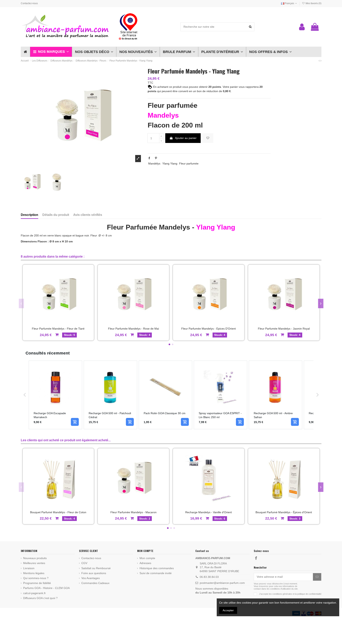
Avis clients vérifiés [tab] (87, 214)
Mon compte (147, 558)
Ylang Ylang (169, 163)
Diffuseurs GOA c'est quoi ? (40, 598)
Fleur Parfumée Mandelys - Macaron (133, 512)
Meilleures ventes (34, 563)
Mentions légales (33, 573)
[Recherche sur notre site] (250, 26)
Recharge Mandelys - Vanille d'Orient (208, 512)
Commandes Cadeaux (95, 583)
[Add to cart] (75, 422)
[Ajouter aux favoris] (207, 138)
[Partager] (149, 158)
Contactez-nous (29, 3)
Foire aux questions (93, 573)
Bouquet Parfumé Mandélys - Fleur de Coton (58, 512)
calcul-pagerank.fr (34, 593)
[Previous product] (319, 60)
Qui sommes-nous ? (35, 578)
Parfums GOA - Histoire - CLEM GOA (46, 588)
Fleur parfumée (189, 163)
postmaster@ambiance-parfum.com (222, 582)
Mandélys (154, 163)
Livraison (28, 568)
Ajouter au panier (186, 138)
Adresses (145, 563)
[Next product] (320, 60)
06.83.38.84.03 (209, 576)
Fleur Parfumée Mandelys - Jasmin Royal (284, 328)
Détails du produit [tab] (55, 214)
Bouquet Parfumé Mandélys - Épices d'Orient (284, 512)
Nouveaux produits (35, 558)
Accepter (228, 610)
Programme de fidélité (37, 583)
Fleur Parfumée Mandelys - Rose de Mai (133, 328)
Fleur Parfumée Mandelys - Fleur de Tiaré (58, 328)
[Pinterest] (156, 158)
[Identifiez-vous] (302, 27)
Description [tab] (29, 214)
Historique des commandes (157, 568)
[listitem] (55, 395)
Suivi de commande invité (156, 573)
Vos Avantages (90, 578)
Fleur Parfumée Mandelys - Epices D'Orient (208, 328)
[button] (51, 52)
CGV (84, 563)
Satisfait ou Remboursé (96, 568)
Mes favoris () (313, 3)
